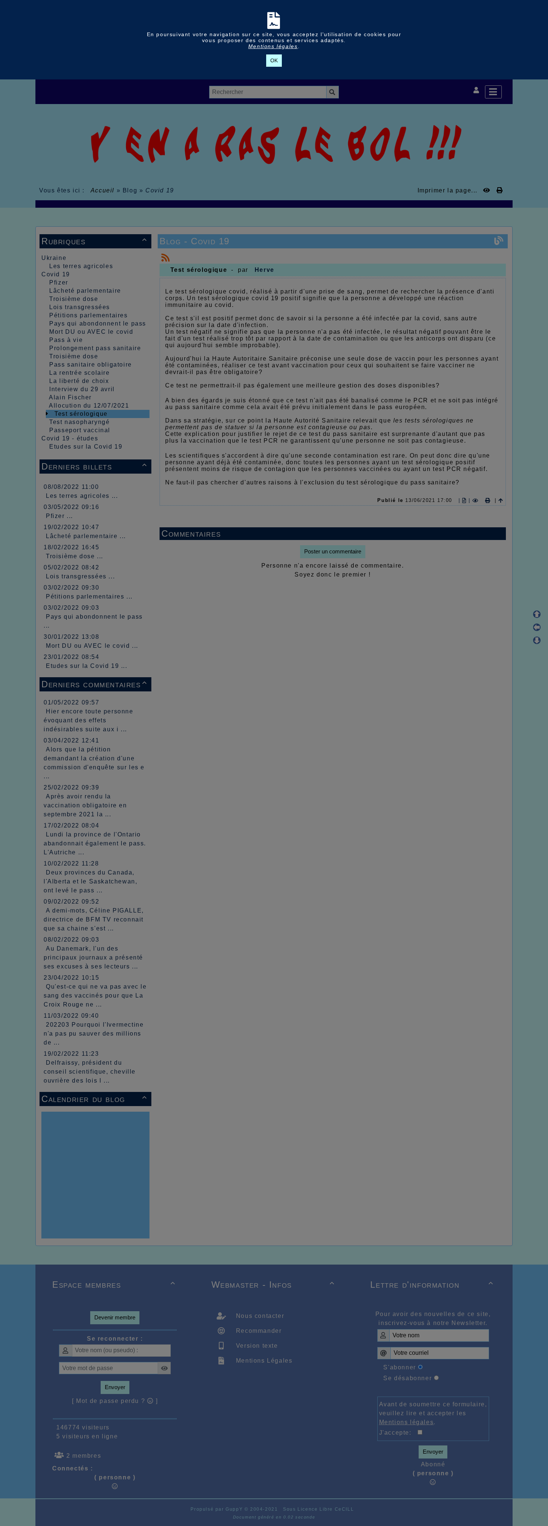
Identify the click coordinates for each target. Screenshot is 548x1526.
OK (274, 60)
